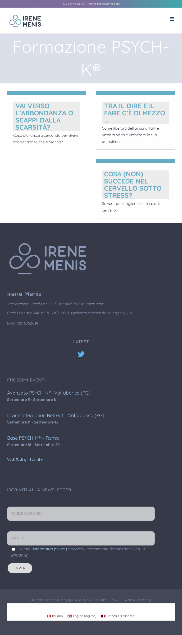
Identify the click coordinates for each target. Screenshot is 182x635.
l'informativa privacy (49, 548)
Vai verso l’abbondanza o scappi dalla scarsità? (44, 116)
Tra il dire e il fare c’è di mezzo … (134, 113)
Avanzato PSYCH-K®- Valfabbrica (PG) (48, 393)
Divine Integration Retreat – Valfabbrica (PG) (55, 415)
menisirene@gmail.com (104, 3)
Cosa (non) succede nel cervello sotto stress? (133, 184)
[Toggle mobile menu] (172, 18)
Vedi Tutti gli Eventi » (25, 459)
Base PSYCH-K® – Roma (33, 438)
